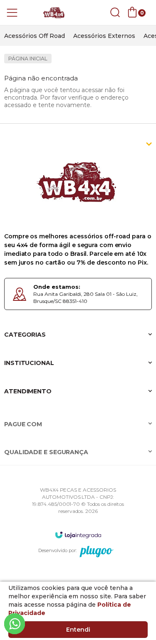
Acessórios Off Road (34, 36)
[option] (34, 36)
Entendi (78, 629)
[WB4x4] (54, 12)
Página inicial (27, 58)
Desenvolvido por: (57, 550)
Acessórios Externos (104, 36)
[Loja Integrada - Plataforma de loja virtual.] (78, 534)
